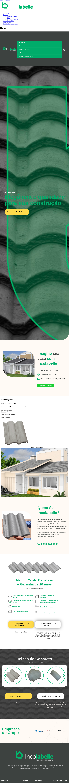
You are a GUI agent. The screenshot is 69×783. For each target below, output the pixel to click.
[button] (5, 675)
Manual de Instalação (12, 19)
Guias (8, 18)
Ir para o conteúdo (5, 0)
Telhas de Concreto (12, 16)
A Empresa (6, 13)
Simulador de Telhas (8, 21)
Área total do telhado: (6, 410)
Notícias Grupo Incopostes (10, 24)
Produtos (5, 15)
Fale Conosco (7, 22)
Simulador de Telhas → (16, 212)
